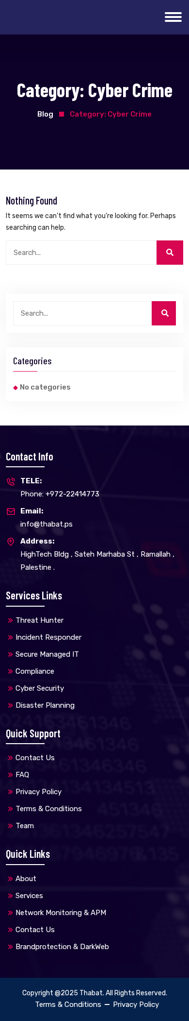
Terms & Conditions (49, 808)
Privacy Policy (39, 791)
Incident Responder (48, 637)
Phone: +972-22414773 (59, 487)
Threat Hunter (39, 620)
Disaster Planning (45, 705)
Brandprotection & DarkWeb (62, 946)
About (26, 878)
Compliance (35, 671)
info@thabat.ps (46, 517)
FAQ (22, 774)
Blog (45, 114)
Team (25, 825)
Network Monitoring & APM (61, 912)
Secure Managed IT (47, 654)
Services (29, 895)
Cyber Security (40, 688)
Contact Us (35, 757)
